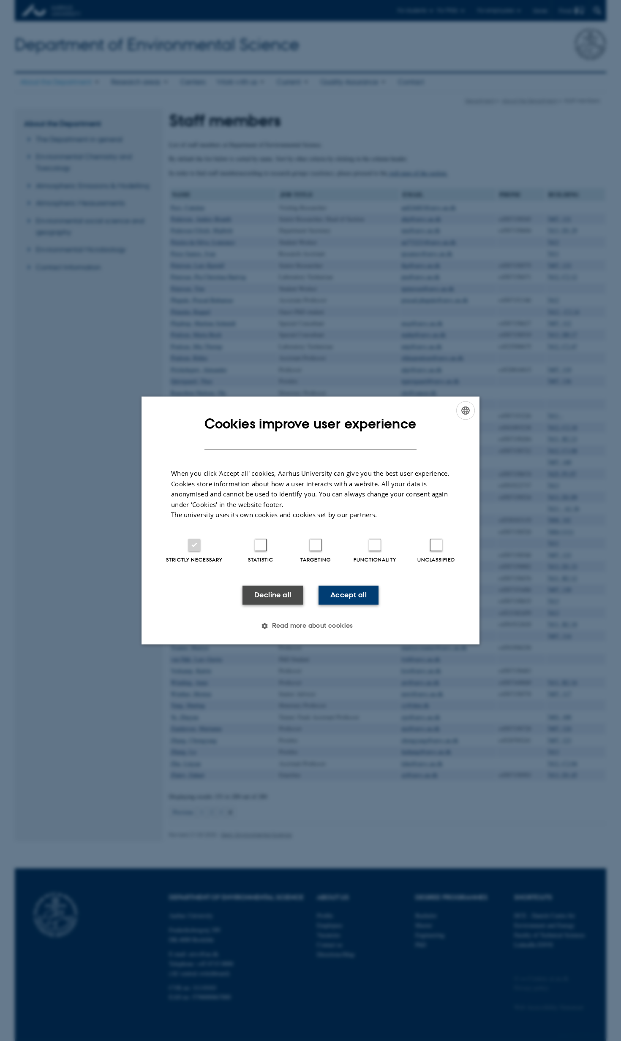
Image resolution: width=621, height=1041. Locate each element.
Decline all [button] (272, 594)
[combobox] (465, 410)
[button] (310, 626)
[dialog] (310, 520)
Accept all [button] (348, 594)
